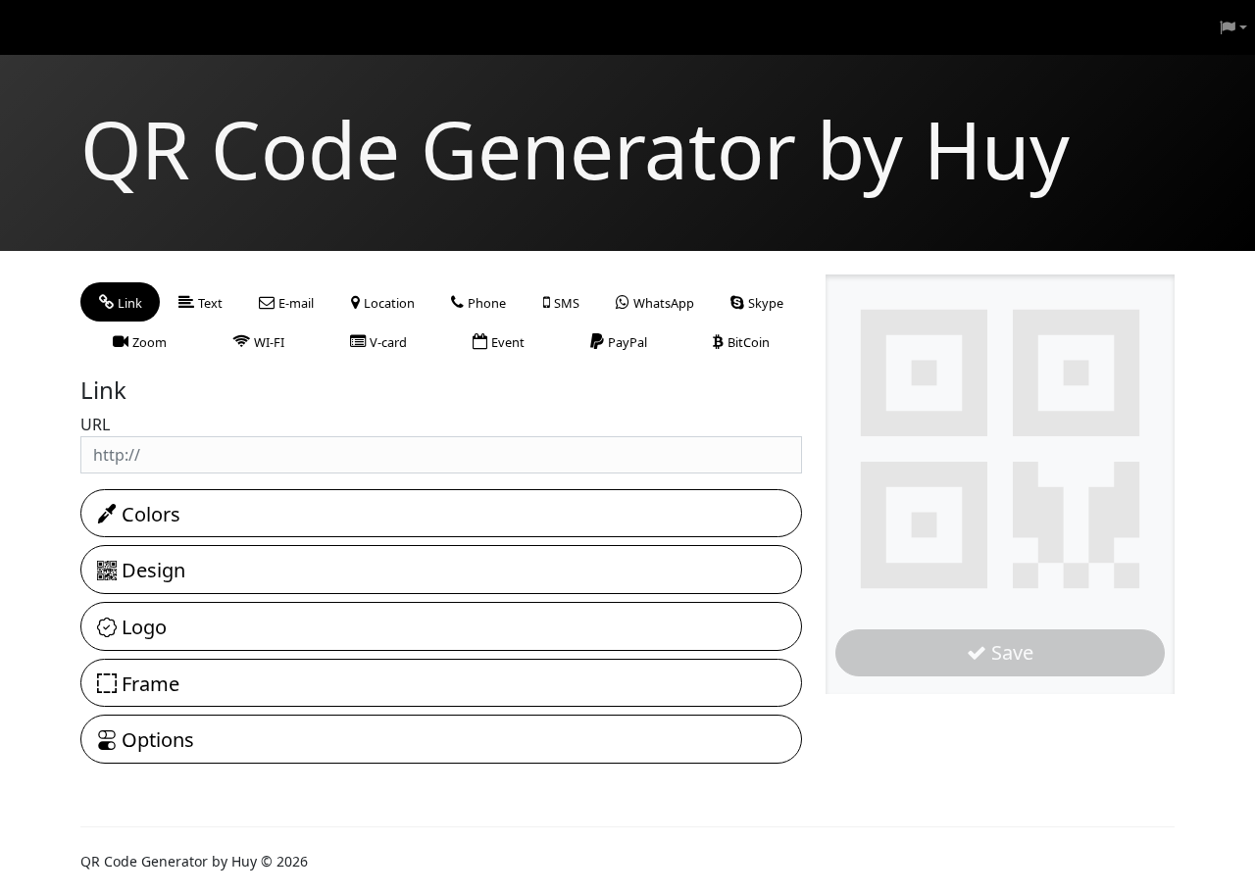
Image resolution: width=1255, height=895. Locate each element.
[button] (1233, 27)
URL (95, 424)
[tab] (120, 302)
